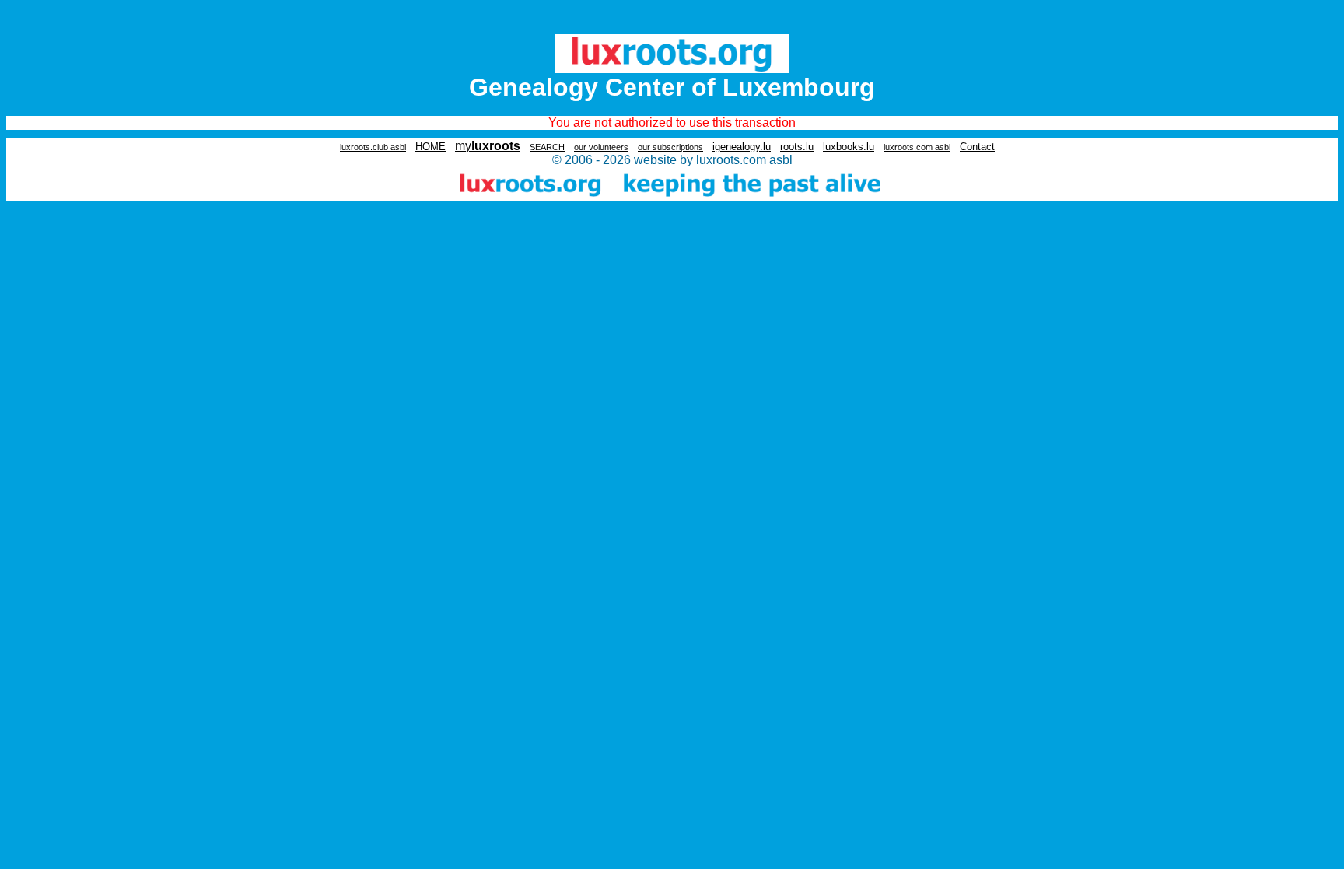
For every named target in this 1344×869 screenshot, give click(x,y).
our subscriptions (670, 147)
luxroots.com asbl (917, 147)
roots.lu (797, 146)
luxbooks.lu (848, 146)
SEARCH (547, 147)
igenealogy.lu (741, 146)
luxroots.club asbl (373, 147)
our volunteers (601, 147)
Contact (977, 146)
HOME (430, 146)
